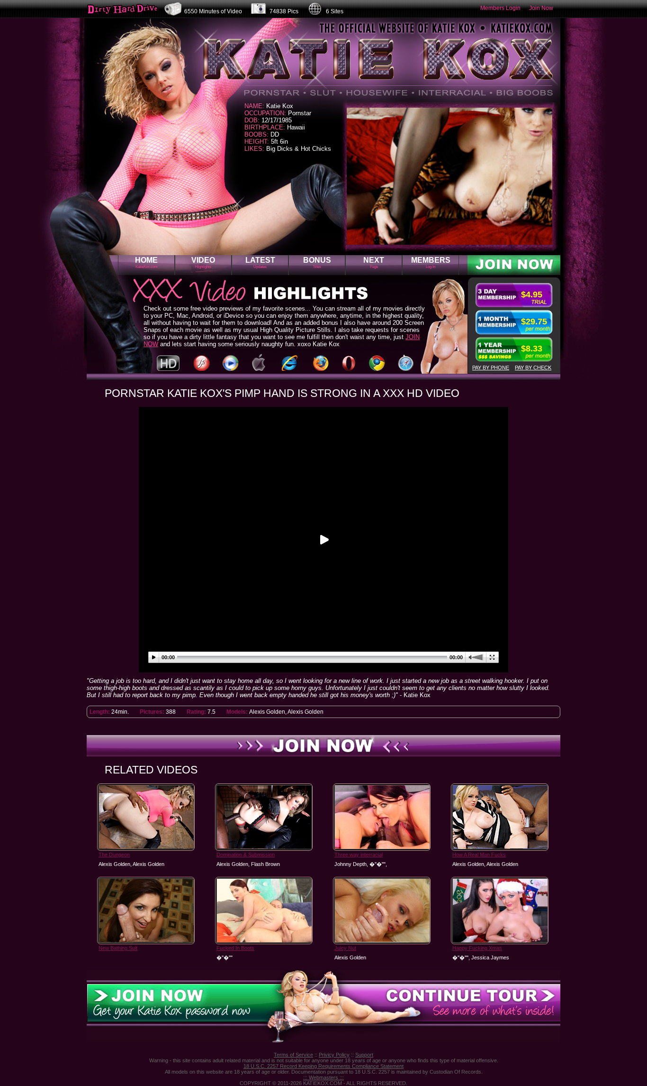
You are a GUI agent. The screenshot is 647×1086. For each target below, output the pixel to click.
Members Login (500, 8)
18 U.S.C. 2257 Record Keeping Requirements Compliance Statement (323, 1066)
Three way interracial (358, 854)
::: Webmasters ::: (323, 1077)
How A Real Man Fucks (479, 854)
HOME (146, 262)
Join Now (541, 8)
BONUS (317, 262)
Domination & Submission (245, 854)
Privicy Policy (334, 1055)
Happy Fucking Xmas (477, 948)
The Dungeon (114, 854)
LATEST (260, 262)
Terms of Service (293, 1055)
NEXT (373, 262)
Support (364, 1055)
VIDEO (203, 262)
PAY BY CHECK (533, 367)
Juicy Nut (345, 948)
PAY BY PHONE (490, 367)
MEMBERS (430, 262)
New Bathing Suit (118, 948)
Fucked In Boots (235, 948)
